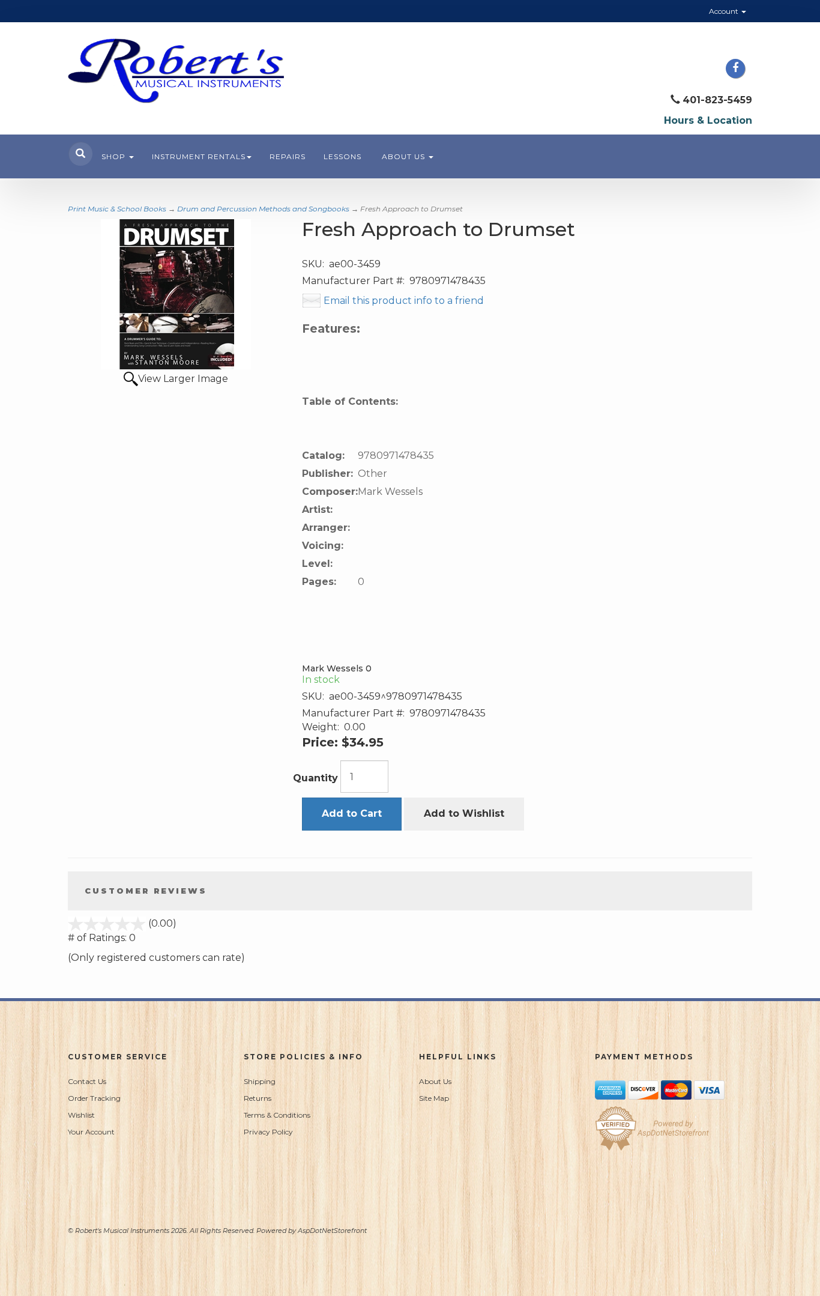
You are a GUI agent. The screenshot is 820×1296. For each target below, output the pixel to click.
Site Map (434, 1098)
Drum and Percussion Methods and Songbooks (263, 208)
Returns (257, 1098)
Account (724, 11)
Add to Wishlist (464, 813)
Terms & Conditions (277, 1114)
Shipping (260, 1081)
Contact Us (87, 1081)
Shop (114, 156)
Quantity (315, 778)
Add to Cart (352, 813)
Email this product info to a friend (404, 300)
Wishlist (81, 1114)
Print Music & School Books (117, 208)
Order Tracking (94, 1098)
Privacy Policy (268, 1131)
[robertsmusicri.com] (176, 70)
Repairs (288, 156)
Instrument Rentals (199, 156)
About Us (404, 156)
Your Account (91, 1131)
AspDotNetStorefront (332, 1230)
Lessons (342, 156)
